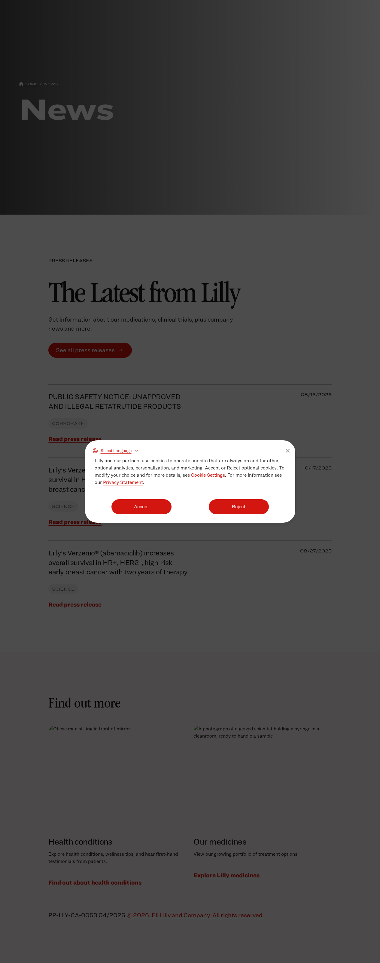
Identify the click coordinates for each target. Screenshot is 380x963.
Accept (141, 506)
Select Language (116, 450)
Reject (238, 506)
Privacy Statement (123, 482)
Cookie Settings (208, 475)
